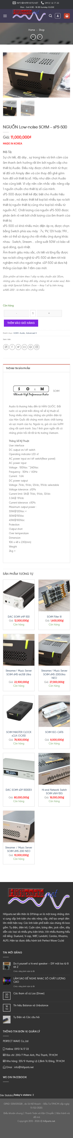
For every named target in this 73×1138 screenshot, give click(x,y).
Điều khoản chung (13, 1113)
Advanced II (31, 333)
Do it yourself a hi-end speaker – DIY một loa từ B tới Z (41, 965)
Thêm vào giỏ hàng (21, 322)
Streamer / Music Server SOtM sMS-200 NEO (18, 849)
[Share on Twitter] (18, 347)
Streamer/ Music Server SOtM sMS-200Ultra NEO (54, 674)
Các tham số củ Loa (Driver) (28, 993)
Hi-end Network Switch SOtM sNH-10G (54, 791)
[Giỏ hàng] (67, 16)
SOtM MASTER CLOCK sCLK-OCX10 (18, 734)
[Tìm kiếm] (50, 16)
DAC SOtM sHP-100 (19, 616)
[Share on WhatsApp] (6, 347)
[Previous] (9, 75)
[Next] (63, 75)
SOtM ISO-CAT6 (54, 732)
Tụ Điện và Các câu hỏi (26, 1017)
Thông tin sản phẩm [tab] (18, 368)
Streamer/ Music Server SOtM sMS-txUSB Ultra (19, 672)
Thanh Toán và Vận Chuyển (39, 1113)
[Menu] (5, 15)
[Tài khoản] (58, 16)
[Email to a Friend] (24, 347)
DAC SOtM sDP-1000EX (19, 789)
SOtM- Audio (19, 333)
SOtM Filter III (54, 616)
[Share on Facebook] (12, 347)
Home (31, 29)
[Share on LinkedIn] (37, 347)
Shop (42, 29)
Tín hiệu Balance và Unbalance (30, 1005)
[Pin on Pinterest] (30, 347)
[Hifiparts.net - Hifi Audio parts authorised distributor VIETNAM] (28, 15)
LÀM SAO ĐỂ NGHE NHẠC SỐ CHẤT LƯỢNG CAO (39, 980)
